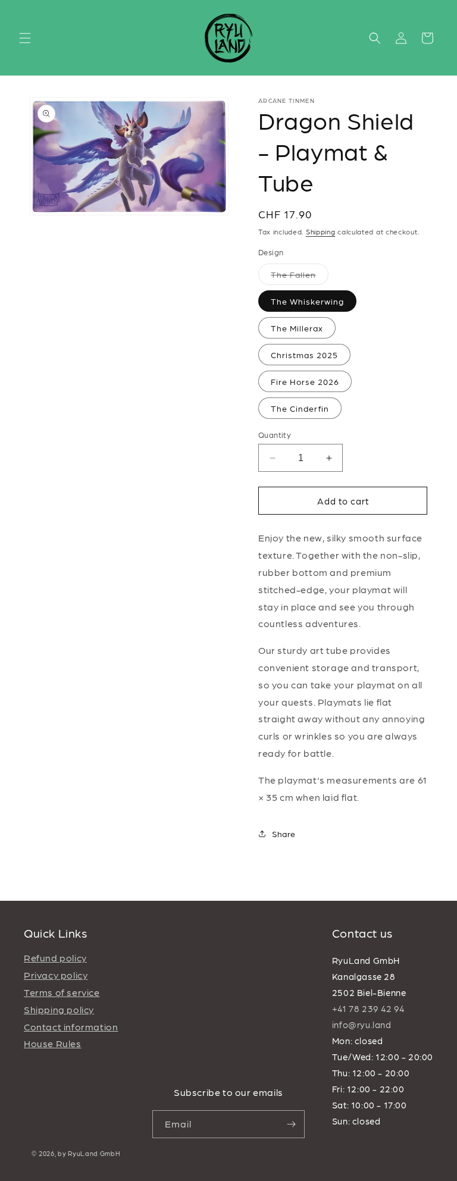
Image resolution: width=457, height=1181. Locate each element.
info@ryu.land (362, 1024)
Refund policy (55, 957)
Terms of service (62, 992)
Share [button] (284, 833)
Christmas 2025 (304, 354)
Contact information (71, 1026)
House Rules (53, 1043)
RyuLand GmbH (94, 1153)
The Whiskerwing (307, 301)
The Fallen (299, 277)
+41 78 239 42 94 (368, 1008)
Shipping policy (59, 1009)
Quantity (274, 434)
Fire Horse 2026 (305, 381)
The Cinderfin (300, 408)
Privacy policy (55, 974)
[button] (25, 38)
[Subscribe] (291, 1124)
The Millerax (297, 328)
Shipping (321, 231)
